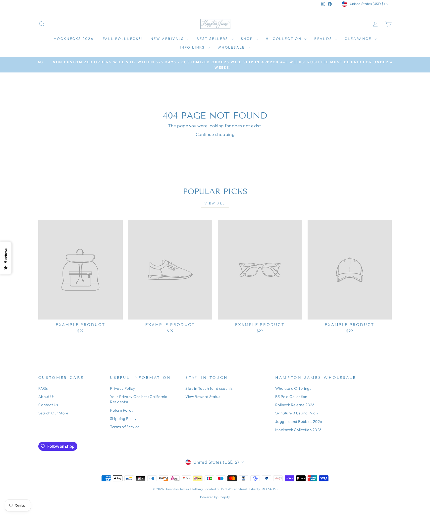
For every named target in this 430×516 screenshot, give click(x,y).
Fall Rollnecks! (123, 38)
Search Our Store (53, 413)
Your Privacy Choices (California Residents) (138, 399)
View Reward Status (202, 396)
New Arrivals (168, 38)
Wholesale (231, 47)
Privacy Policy (122, 388)
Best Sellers (213, 38)
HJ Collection (284, 38)
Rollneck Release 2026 (295, 404)
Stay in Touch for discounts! (209, 388)
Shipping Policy (123, 418)
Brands (324, 38)
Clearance (359, 38)
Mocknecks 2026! (74, 38)
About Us (46, 396)
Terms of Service (124, 426)
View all (215, 203)
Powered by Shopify (215, 497)
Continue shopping (215, 134)
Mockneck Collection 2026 (298, 429)
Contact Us (48, 404)
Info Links (193, 47)
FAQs (43, 388)
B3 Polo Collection (291, 396)
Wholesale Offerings (293, 388)
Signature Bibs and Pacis (296, 413)
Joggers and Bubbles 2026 (298, 421)
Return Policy (121, 410)
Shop (248, 38)
